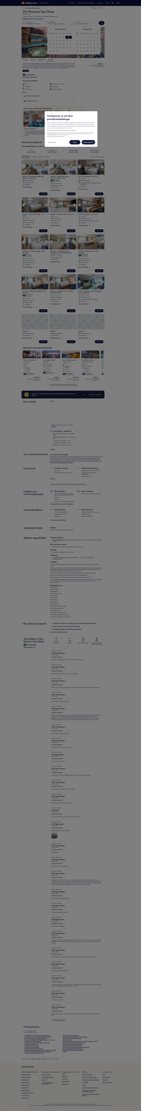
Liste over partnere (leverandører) (55, 136)
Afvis (75, 142)
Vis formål (51, 142)
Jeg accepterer (88, 142)
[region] (71, 129)
